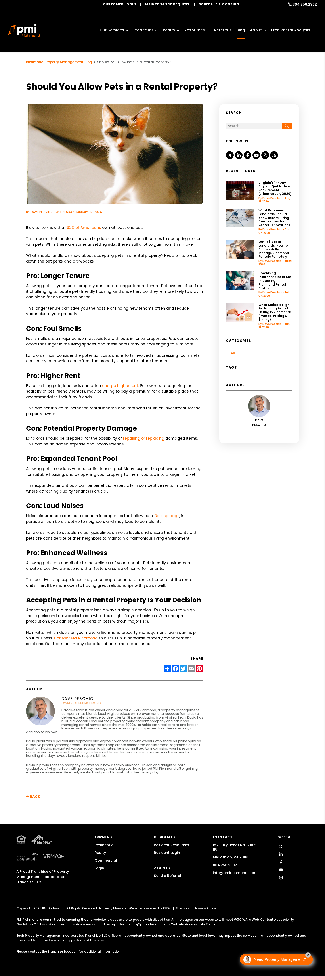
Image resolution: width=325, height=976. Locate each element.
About (256, 30)
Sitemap (182, 908)
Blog (241, 30)
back (34, 796)
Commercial (106, 860)
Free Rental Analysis (290, 30)
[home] (24, 30)
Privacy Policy (205, 908)
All (233, 353)
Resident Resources (171, 845)
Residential (105, 845)
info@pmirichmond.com (234, 872)
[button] (230, 155)
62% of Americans (84, 227)
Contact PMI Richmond (76, 638)
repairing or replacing (143, 438)
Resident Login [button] (167, 852)
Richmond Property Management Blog (59, 62)
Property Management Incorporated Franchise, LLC (42, 877)
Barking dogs (167, 515)
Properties (144, 30)
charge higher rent (120, 385)
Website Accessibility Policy (193, 924)
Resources (194, 30)
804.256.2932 (304, 4)
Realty (169, 30)
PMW (166, 908)
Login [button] (99, 868)
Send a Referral (167, 875)
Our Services (112, 30)
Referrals (223, 30)
